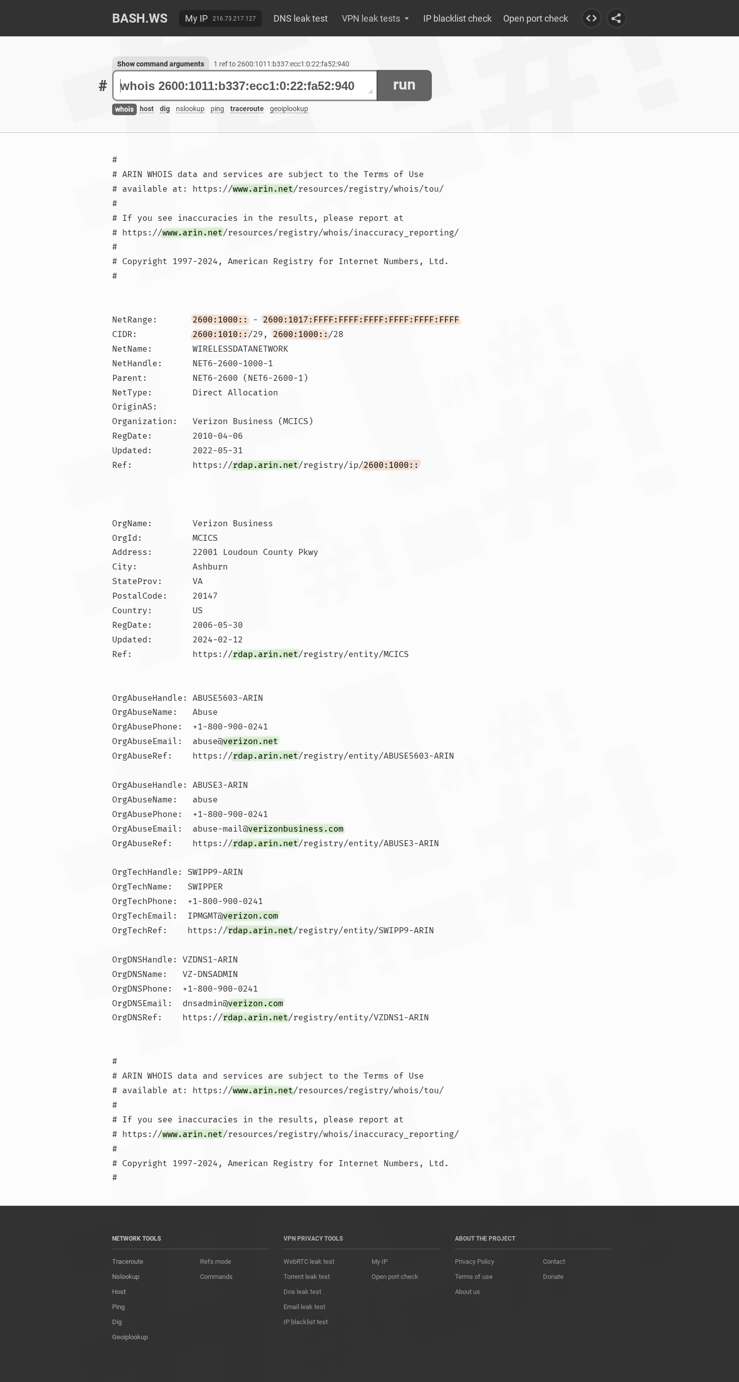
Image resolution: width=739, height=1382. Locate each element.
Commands (216, 1276)
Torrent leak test (307, 1276)
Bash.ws (139, 18)
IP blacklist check (457, 18)
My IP (196, 18)
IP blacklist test (306, 1322)
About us (467, 1291)
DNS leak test (300, 18)
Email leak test (304, 1307)
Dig (117, 1322)
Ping (118, 1307)
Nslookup (125, 1276)
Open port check (535, 18)
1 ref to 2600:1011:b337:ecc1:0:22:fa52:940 (281, 64)
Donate (553, 1276)
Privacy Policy (474, 1261)
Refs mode (215, 1261)
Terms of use (474, 1276)
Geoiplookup (130, 1337)
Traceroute (127, 1261)
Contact (554, 1261)
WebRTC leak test (309, 1261)
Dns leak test (302, 1291)
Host (119, 1291)
